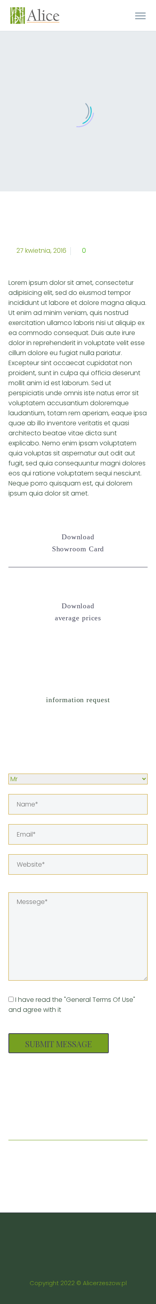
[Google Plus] (45, 1114)
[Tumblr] (76, 1114)
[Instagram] (83, 1234)
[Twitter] (30, 1114)
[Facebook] (15, 1114)
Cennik (86, 29)
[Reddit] (106, 1114)
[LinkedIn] (91, 1114)
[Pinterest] (61, 1114)
